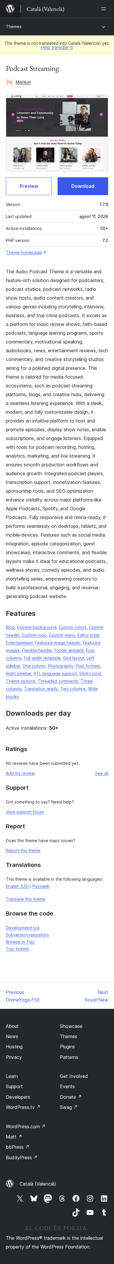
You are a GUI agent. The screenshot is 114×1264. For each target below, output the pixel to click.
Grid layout (73, 657)
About (12, 1026)
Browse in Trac (20, 941)
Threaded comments (58, 681)
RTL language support (55, 673)
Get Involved (74, 1076)
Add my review (20, 773)
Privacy (14, 1057)
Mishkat (23, 82)
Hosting (14, 1047)
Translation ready (41, 688)
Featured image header (57, 642)
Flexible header (37, 650)
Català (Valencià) (38, 1184)
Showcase (71, 1026)
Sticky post (90, 673)
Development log (22, 927)
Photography (60, 665)
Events (67, 1086)
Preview (29, 186)
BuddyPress (22, 1157)
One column (34, 665)
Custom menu (62, 635)
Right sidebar (18, 673)
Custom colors (73, 627)
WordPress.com (26, 1126)
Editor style (88, 635)
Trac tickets (17, 948)
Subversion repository (27, 934)
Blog (10, 627)
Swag (69, 1107)
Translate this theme (25, 899)
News (12, 1036)
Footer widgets (69, 650)
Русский (40, 886)
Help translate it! (57, 47)
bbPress (18, 1147)
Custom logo (34, 635)
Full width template (42, 657)
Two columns (73, 688)
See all (101, 773)
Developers (18, 1097)
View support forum (25, 811)
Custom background (36, 627)
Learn (12, 1076)
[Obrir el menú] (104, 9)
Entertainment (19, 642)
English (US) (17, 886)
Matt (14, 1137)
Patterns (69, 1057)
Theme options (20, 681)
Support (14, 1086)
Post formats (88, 665)
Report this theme (23, 850)
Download (82, 186)
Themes (14, 26)
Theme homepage (24, 252)
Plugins (67, 1047)
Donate (71, 1097)
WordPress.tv (23, 1107)
